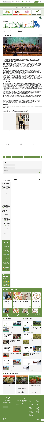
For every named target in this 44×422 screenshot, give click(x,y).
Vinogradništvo (37, 410)
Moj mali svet (24, 401)
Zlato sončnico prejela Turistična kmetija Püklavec (5, 192)
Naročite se (36, 1)
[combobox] (6, 276)
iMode (40, 419)
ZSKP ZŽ (30, 414)
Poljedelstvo (29, 5)
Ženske (26, 7)
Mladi (13, 7)
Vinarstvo (17, 7)
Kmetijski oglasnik (24, 402)
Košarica (30, 402)
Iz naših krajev (37, 412)
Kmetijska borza (24, 403)
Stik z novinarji (31, 404)
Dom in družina (37, 411)
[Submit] (39, 172)
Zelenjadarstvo (38, 407)
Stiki (29, 403)
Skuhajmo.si (23, 402)
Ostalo (30, 7)
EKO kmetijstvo (38, 413)
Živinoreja (34, 5)
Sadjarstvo (37, 408)
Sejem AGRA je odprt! (5, 200)
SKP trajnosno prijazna (31, 413)
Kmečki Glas (30, 408)
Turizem (37, 406)
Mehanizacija (37, 409)
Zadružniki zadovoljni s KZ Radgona (5, 196)
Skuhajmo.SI (30, 410)
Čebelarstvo (37, 405)
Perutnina (22, 7)
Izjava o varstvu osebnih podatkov (31, 407)
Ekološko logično (31, 415)
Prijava (31, 1)
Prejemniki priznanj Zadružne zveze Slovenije (6, 187)
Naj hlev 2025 (30, 411)
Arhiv (29, 400)
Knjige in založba (24, 400)
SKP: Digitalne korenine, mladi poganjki (18, 5)
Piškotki (30, 405)
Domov (8, 5)
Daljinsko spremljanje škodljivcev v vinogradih (6, 206)
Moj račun (30, 401)
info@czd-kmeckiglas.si (17, 404)
